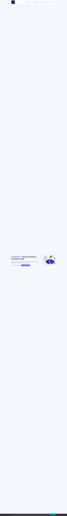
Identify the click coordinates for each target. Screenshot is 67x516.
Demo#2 (44, 2)
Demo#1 (41, 2)
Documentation (36, 2)
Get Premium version (26, 265)
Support (48, 2)
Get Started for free (16, 265)
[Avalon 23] (13, 2)
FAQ (32, 2)
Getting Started (28, 2)
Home (23, 2)
